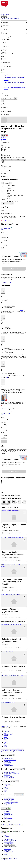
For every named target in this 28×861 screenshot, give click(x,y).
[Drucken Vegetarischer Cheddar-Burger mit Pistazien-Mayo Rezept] (2, 136)
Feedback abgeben (14, 269)
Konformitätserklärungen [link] (9, 844)
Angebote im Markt (8, 758)
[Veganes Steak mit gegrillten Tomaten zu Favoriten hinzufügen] (24, 597)
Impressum (6, 837)
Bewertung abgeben (5, 504)
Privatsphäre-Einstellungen (10, 840)
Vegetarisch (3, 137)
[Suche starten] (15, 98)
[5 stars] (24, 501)
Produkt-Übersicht (8, 776)
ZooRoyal (6, 817)
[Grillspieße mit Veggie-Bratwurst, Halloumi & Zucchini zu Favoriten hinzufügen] (24, 567)
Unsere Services (7, 762)
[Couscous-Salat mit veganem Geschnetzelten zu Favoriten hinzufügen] (24, 540)
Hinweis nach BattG (8, 842)
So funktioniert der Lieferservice (11, 773)
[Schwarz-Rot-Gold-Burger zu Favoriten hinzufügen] (24, 705)
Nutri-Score (6, 804)
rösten (21, 310)
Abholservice (7, 775)
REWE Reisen (7, 811)
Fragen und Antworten (9, 798)
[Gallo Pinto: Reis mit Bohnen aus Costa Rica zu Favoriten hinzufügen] (24, 677)
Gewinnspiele (7, 764)
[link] (15, 76)
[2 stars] (9, 501)
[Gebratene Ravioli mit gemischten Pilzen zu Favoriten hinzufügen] (24, 627)
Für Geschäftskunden (9, 777)
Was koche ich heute (8, 803)
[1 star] (4, 501)
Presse (5, 790)
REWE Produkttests (8, 765)
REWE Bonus (7, 761)
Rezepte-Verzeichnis (8, 800)
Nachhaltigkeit (7, 784)
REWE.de (3, 726)
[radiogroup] (14, 501)
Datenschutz (6, 836)
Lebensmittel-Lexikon (9, 799)
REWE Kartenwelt (8, 814)
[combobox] (7, 99)
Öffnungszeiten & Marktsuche (11, 802)
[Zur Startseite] (6, 9)
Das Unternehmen (8, 785)
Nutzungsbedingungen (9, 839)
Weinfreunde (7, 815)
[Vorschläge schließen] (2, 101)
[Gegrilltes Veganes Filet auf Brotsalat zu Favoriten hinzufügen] (24, 512)
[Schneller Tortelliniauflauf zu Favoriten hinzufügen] (24, 654)
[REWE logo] (3, 72)
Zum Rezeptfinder (6, 221)
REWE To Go (7, 813)
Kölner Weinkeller (8, 818)
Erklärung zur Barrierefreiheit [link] (10, 846)
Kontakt (5, 791)
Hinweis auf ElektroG (9, 843)
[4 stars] (19, 501)
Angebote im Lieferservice (10, 760)
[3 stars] (14, 501)
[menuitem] (14, 22)
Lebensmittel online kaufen (10, 772)
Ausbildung (6, 788)
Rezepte (14, 87)
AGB (5, 835)
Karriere (5, 787)
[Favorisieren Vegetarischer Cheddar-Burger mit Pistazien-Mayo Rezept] (6, 136)
